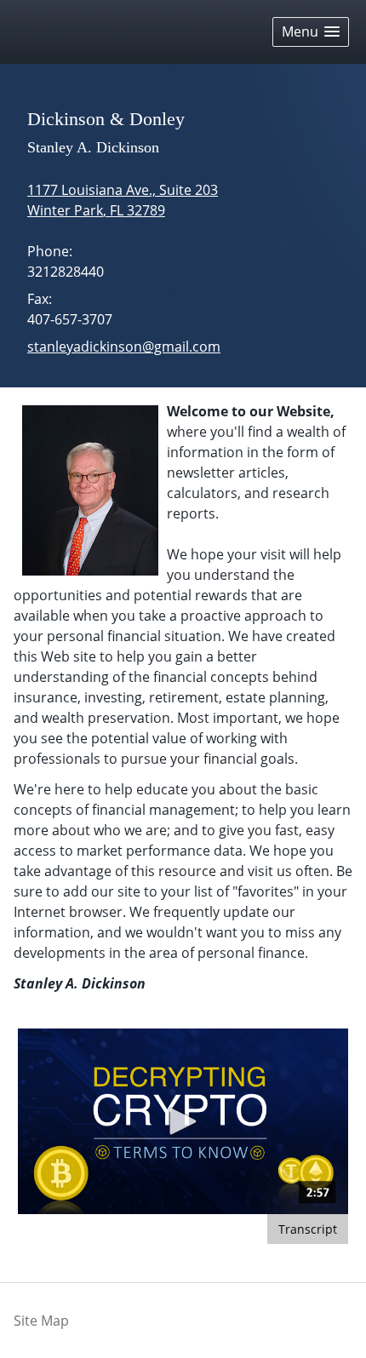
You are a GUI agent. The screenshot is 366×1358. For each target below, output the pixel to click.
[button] (310, 32)
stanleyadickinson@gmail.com (123, 346)
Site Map (41, 1320)
